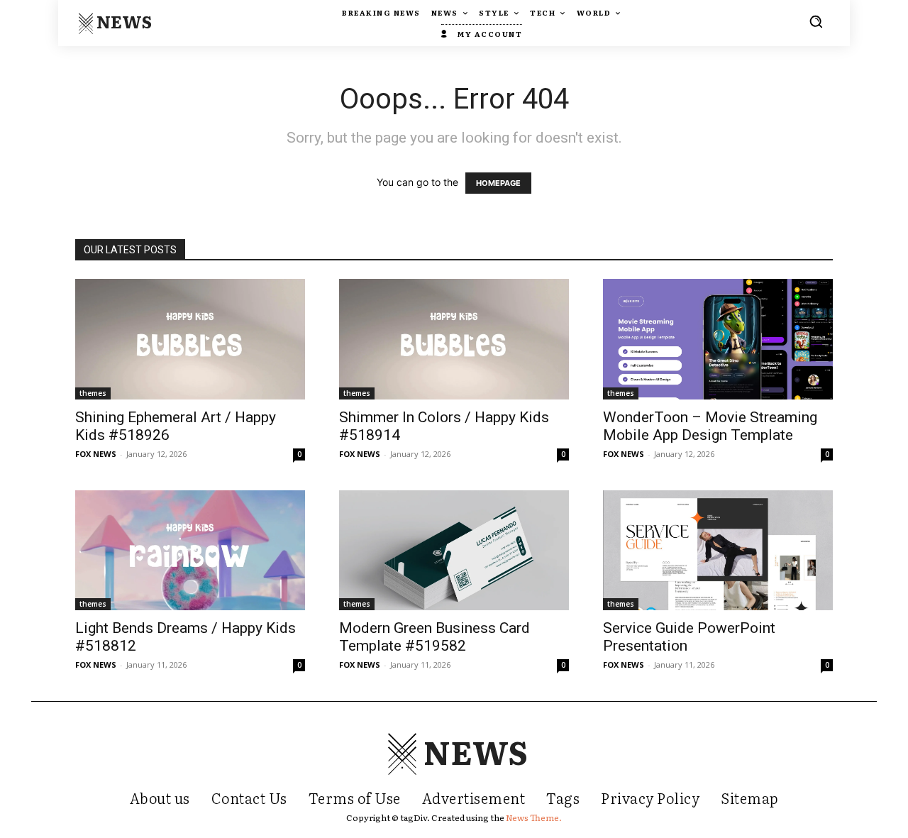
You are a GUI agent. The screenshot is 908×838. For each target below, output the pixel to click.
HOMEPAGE (498, 183)
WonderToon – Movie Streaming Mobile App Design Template (710, 426)
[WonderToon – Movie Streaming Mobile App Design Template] (718, 339)
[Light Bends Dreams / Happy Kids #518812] (190, 550)
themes (92, 393)
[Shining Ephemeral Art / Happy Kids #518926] (190, 339)
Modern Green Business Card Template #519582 (434, 636)
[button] (816, 21)
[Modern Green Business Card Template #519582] (454, 550)
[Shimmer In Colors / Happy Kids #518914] (454, 339)
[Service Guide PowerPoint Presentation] (718, 550)
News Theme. (534, 817)
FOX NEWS (95, 453)
